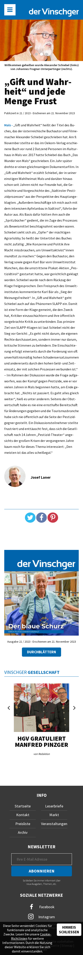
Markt (54, 814)
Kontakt (22, 814)
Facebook (46, 906)
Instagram (46, 916)
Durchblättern (41, 652)
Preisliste (22, 823)
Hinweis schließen (69, 929)
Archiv (22, 832)
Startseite (23, 806)
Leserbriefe (54, 806)
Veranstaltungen (54, 823)
